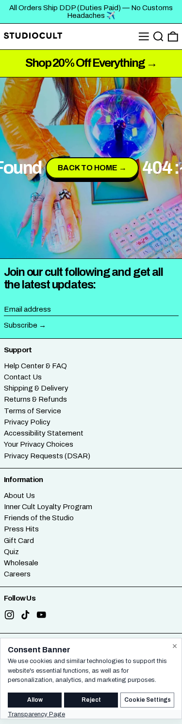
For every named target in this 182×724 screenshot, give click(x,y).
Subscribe (20, 325)
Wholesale (21, 563)
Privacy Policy (27, 422)
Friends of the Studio (39, 518)
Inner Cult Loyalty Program (48, 507)
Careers (17, 574)
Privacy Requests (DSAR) (47, 456)
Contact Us (23, 377)
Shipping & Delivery (36, 388)
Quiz (11, 552)
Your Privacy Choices (38, 444)
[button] (158, 36)
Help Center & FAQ (35, 366)
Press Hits (21, 529)
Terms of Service (32, 411)
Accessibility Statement (43, 433)
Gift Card (19, 540)
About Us (19, 495)
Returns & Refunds (35, 399)
